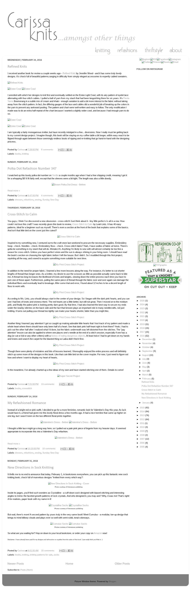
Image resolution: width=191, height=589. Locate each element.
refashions (29, 200)
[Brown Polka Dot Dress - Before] (69, 184)
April (144, 371)
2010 (142, 427)
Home (69, 563)
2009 (142, 431)
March (145, 375)
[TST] (160, 265)
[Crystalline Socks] (59, 505)
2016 (142, 336)
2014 (142, 411)
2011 (142, 423)
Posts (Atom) (26, 570)
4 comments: (47, 195)
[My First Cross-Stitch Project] (68, 264)
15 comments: (48, 550)
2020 (142, 320)
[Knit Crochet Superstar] (160, 290)
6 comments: (47, 150)
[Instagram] (175, 59)
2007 (142, 439)
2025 (142, 301)
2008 (142, 435)
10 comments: (49, 448)
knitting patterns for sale (41, 555)
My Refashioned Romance (27, 403)
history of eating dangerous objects (68, 336)
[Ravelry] (166, 62)
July (144, 359)
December (147, 339)
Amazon (98, 533)
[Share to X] (65, 149)
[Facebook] (163, 59)
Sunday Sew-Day (51, 200)
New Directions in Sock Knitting (31, 467)
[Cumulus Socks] (59, 524)
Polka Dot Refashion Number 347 (32, 168)
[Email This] (59, 149)
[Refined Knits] (15, 83)
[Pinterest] (155, 62)
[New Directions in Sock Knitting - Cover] (68, 483)
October (146, 347)
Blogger (112, 581)
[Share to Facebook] (67, 149)
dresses (19, 200)
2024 (142, 304)
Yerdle (55, 175)
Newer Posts (15, 563)
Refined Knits (17, 66)
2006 (142, 443)
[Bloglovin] (145, 59)
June (144, 363)
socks (56, 555)
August (145, 355)
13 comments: (48, 384)
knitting (25, 154)
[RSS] (153, 59)
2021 (142, 316)
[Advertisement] (162, 120)
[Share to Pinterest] (70, 149)
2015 (142, 407)
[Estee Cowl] (15, 89)
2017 (142, 332)
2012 (142, 419)
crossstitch (27, 388)
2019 (142, 324)
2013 (142, 415)
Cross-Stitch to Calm (22, 214)
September (147, 351)
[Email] (174, 62)
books (18, 154)
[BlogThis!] (62, 149)
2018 (142, 328)
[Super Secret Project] (68, 376)
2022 (142, 312)
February (146, 379)
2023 (142, 308)
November (147, 343)
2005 (142, 447)
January (146, 403)
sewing (38, 200)
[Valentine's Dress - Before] (55, 422)
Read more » (14, 191)
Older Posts (122, 563)
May (144, 367)
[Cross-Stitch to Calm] (68, 236)
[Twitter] (146, 62)
